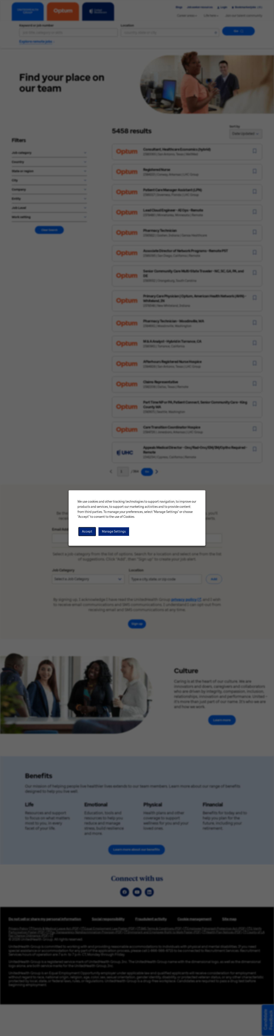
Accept (87, 531)
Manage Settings (114, 531)
